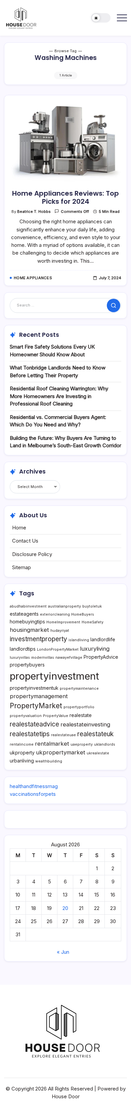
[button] (101, 18)
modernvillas (42, 657)
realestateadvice (34, 724)
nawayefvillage (68, 657)
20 (65, 908)
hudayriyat (59, 630)
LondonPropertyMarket (58, 649)
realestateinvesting (85, 724)
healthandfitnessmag (34, 786)
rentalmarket (52, 743)
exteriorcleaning (55, 614)
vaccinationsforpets (33, 794)
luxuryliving (95, 648)
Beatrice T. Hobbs (34, 211)
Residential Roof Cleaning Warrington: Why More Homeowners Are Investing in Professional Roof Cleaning (59, 396)
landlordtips (23, 649)
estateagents (24, 614)
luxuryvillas (20, 657)
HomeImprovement (63, 622)
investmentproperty (38, 639)
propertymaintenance (79, 688)
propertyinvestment (54, 676)
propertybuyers (27, 665)
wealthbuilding (48, 761)
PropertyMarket (36, 706)
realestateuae (63, 735)
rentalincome (22, 744)
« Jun (63, 952)
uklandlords (104, 744)
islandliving (79, 640)
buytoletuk (92, 606)
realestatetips (30, 734)
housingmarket (29, 629)
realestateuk (95, 734)
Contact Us (25, 541)
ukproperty (22, 752)
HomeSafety (92, 622)
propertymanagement (39, 696)
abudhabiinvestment (28, 606)
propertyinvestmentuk (34, 688)
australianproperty (64, 606)
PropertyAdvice (101, 657)
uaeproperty (82, 744)
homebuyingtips (27, 621)
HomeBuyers (82, 614)
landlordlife (102, 639)
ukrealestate (98, 753)
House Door (66, 1096)
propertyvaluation (26, 716)
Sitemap (21, 567)
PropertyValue (55, 716)
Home (19, 527)
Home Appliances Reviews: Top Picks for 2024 (65, 197)
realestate (81, 715)
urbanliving (22, 760)
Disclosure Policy (32, 554)
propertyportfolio (78, 707)
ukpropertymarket (60, 752)
